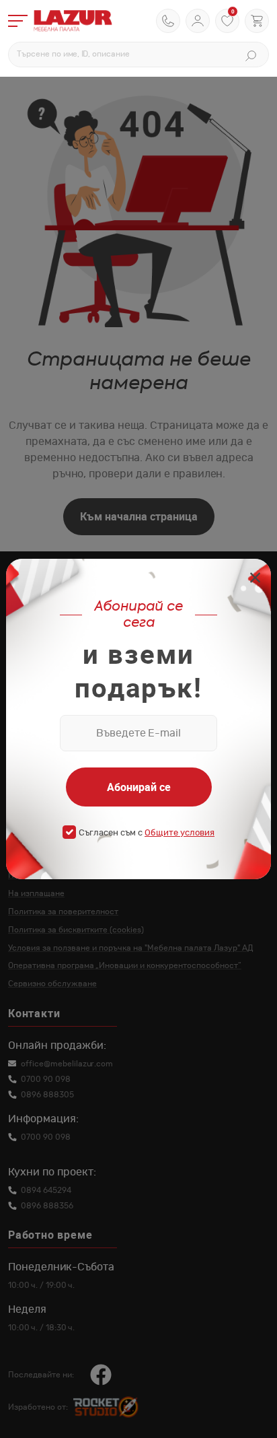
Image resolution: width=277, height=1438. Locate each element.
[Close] (255, 579)
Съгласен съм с (146, 833)
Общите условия (179, 833)
